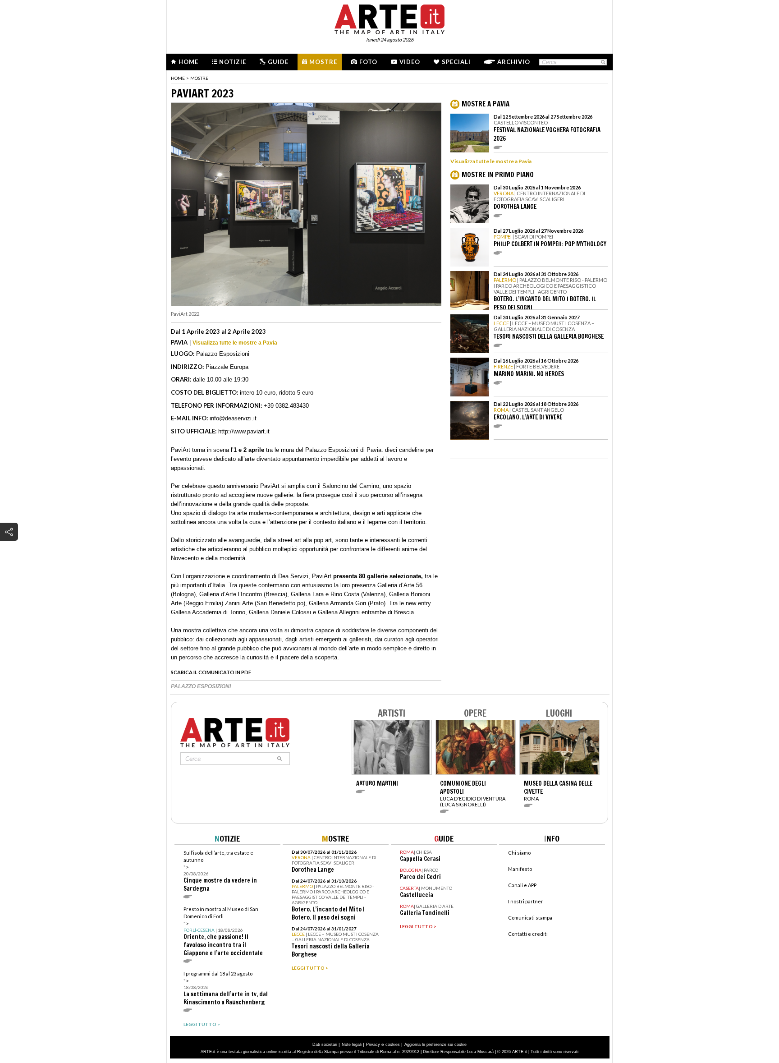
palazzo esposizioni (201, 686)
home (178, 78)
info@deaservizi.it (233, 418)
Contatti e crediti (528, 934)
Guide (278, 61)
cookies (392, 1044)
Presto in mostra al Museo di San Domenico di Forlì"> (223, 931)
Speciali (456, 61)
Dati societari (324, 1044)
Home (188, 61)
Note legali (352, 1044)
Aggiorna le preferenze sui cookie (435, 1044)
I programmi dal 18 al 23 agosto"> (225, 988)
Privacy (373, 1044)
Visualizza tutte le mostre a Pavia (234, 343)
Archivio (513, 61)
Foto (368, 61)
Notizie (232, 61)
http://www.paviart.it (244, 431)
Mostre (323, 61)
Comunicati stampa (530, 917)
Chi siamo (519, 853)
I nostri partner (525, 901)
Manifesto (520, 869)
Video (409, 61)
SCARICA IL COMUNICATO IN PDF (211, 672)
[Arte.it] (389, 18)
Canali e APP (522, 885)
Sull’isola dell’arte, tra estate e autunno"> (220, 871)
